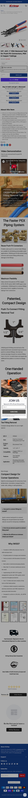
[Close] (25, 398)
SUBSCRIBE (14, 412)
